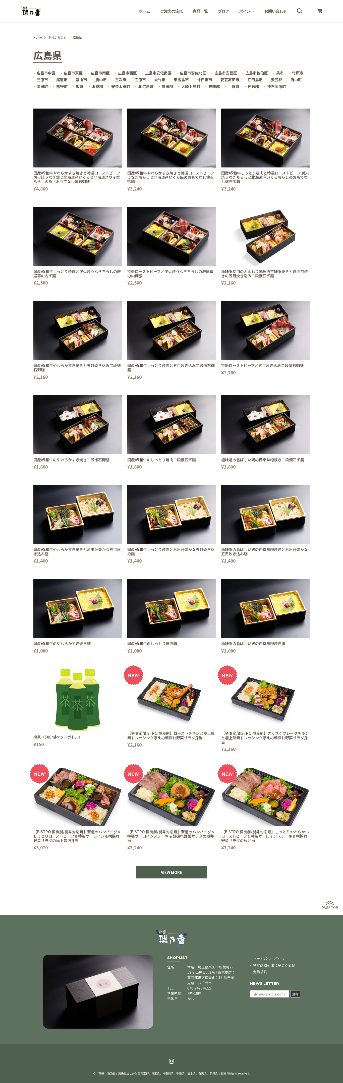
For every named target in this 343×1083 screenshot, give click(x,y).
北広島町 (145, 86)
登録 (295, 993)
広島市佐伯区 (256, 73)
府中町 (296, 79)
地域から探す (57, 37)
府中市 (101, 79)
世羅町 (233, 86)
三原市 (42, 79)
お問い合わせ (275, 11)
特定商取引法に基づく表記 (274, 965)
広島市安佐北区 (193, 73)
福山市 (81, 79)
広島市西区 (127, 73)
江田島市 (255, 79)
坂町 (79, 86)
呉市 (280, 73)
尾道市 (62, 79)
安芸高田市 (229, 79)
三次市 (120, 79)
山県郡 (97, 86)
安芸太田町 (120, 86)
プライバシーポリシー (270, 958)
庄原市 (140, 79)
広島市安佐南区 (158, 73)
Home (37, 37)
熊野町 (62, 86)
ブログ (223, 11)
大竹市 (159, 79)
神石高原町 (276, 86)
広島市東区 (73, 73)
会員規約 (260, 971)
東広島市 (181, 79)
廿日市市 (204, 79)
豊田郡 (167, 86)
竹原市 (297, 73)
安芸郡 (276, 79)
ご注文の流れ (171, 11)
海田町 (42, 86)
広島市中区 (46, 73)
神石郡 (253, 86)
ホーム (144, 11)
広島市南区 (100, 73)
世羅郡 (214, 86)
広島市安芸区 (225, 73)
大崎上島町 (190, 86)
